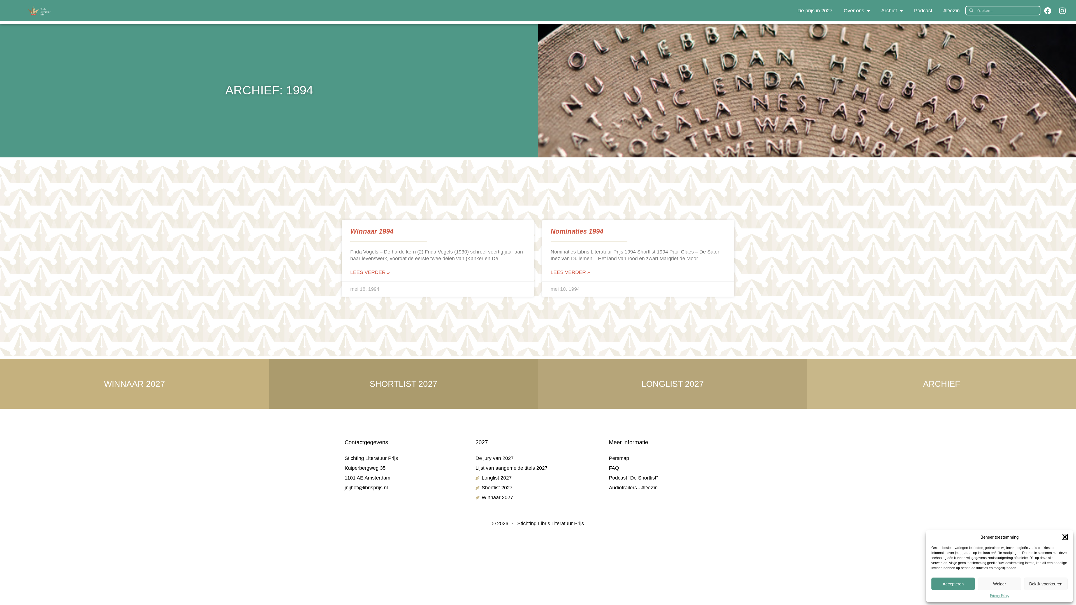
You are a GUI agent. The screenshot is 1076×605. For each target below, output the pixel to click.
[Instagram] (1062, 10)
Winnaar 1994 (371, 231)
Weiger (999, 583)
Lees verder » (370, 272)
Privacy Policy (999, 596)
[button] (1065, 537)
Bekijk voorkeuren (1045, 583)
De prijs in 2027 (814, 10)
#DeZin (951, 10)
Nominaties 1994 (577, 231)
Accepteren (953, 583)
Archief (889, 10)
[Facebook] (1047, 10)
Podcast (923, 10)
